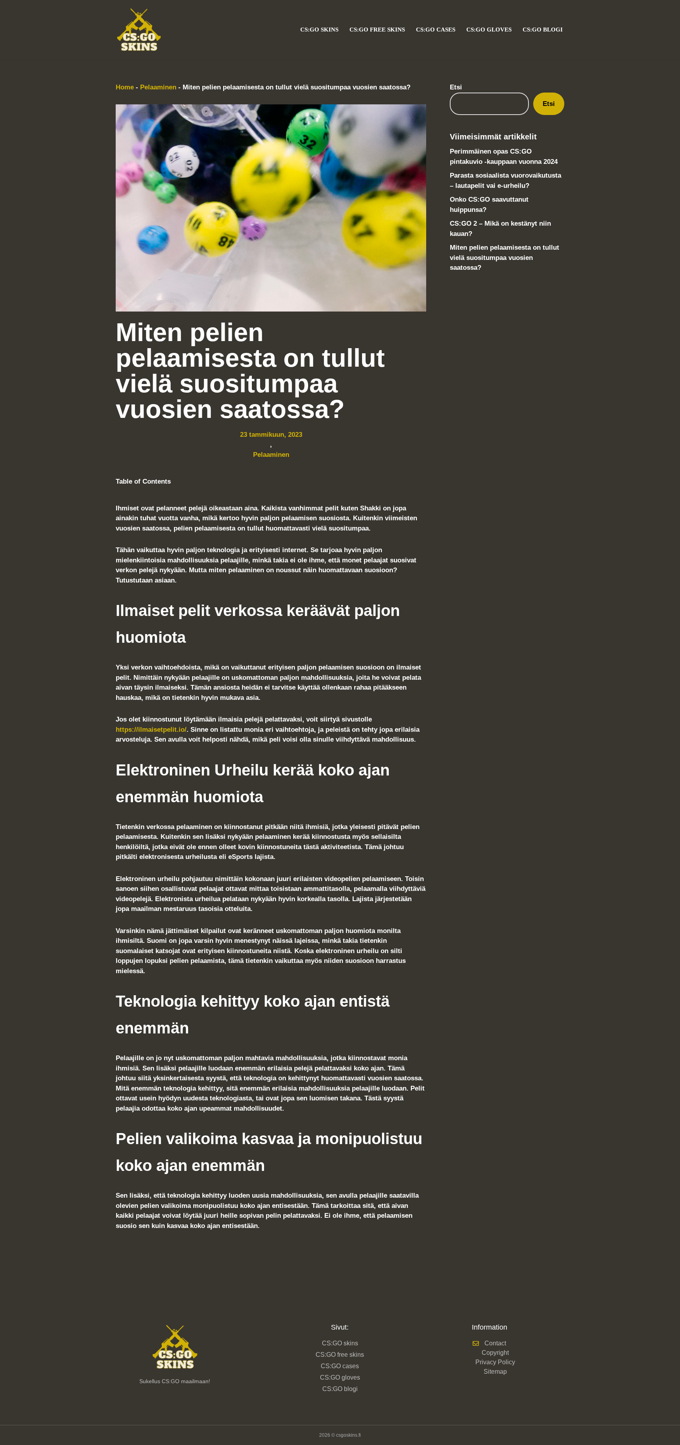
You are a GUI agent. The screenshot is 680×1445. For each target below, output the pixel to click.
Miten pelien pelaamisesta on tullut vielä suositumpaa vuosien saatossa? (504, 257)
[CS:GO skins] (141, 29)
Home (125, 87)
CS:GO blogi (543, 29)
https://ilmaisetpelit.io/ (151, 729)
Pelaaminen (158, 87)
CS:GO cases (435, 29)
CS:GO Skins (319, 29)
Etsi (456, 87)
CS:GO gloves (489, 29)
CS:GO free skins (377, 29)
